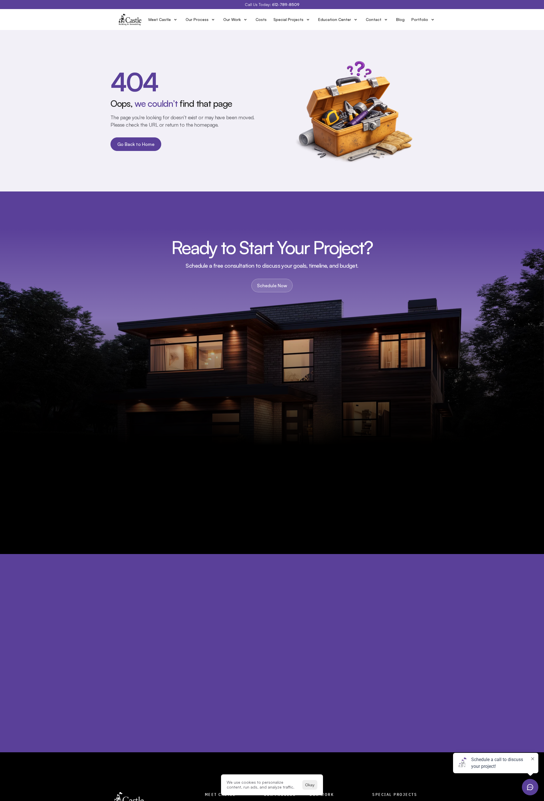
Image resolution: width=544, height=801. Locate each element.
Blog (400, 19)
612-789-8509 (285, 4)
